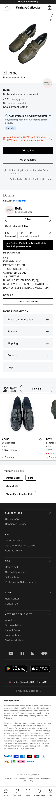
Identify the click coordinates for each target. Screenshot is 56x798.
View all (36, 388)
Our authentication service (20, 545)
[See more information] (51, 139)
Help (10, 367)
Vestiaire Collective (18, 614)
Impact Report (13, 630)
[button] (49, 7)
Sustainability (13, 625)
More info (22, 103)
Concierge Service (16, 524)
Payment (12, 331)
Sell (8, 561)
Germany (45, 778)
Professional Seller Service (20, 582)
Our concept (12, 519)
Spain (25, 781)
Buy (7, 534)
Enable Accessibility (28, 1)
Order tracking (13, 540)
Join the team (13, 635)
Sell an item (12, 577)
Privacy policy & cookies (26, 690)
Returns (12, 355)
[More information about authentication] (49, 115)
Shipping (12, 343)
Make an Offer (28, 160)
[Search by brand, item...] (6, 8)
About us (10, 620)
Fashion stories (14, 640)
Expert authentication (20, 319)
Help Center (12, 598)
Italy (31, 781)
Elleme (10, 73)
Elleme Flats (12, 486)
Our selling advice (15, 572)
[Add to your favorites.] (40, 439)
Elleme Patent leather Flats (19, 494)
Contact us (11, 603)
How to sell (11, 567)
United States (33, 778)
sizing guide (18, 99)
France (8, 778)
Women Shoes (13, 477)
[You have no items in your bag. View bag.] (49, 7)
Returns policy (13, 550)
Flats (30, 477)
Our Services (13, 513)
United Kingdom (19, 778)
